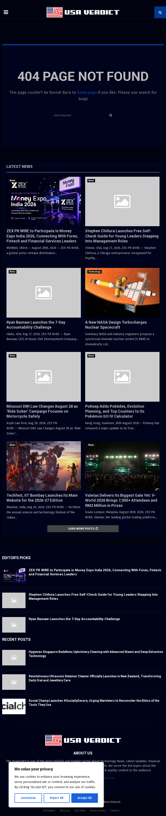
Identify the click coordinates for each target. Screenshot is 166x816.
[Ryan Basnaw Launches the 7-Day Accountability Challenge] (43, 292)
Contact (114, 810)
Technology (94, 271)
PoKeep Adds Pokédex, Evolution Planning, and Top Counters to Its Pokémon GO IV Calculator (114, 411)
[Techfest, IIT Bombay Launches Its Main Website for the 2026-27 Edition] (43, 466)
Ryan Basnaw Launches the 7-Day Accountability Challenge (74, 619)
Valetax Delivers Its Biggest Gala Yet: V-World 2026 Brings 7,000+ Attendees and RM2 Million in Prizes (121, 500)
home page (87, 92)
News (12, 180)
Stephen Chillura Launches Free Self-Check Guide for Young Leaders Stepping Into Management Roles (122, 236)
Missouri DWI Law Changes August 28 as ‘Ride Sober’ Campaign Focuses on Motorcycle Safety (42, 411)
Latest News (19, 166)
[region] (56, 784)
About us (65, 810)
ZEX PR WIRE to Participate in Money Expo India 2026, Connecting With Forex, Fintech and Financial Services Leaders (42, 236)
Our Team (80, 810)
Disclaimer (49, 810)
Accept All (85, 798)
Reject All (56, 798)
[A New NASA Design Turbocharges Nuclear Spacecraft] (122, 292)
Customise (28, 798)
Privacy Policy (98, 810)
